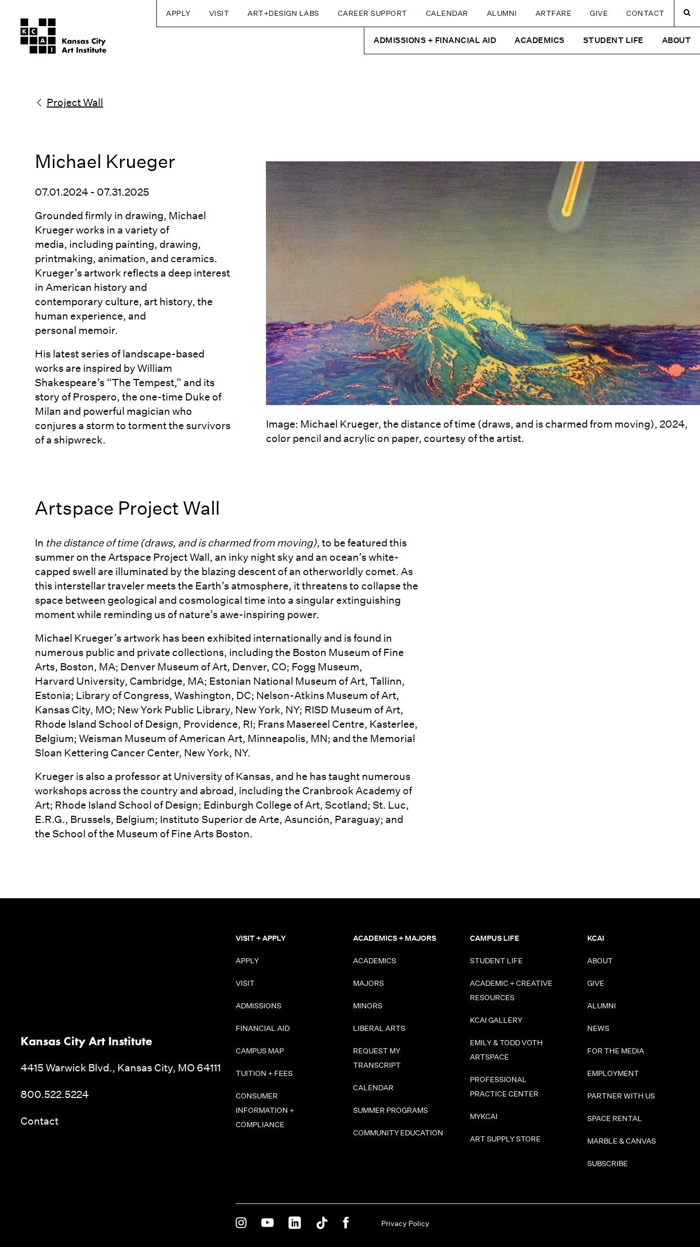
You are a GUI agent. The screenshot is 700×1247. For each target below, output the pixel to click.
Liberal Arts (379, 1028)
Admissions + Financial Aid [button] (435, 40)
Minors (367, 1005)
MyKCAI (484, 1116)
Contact (645, 13)
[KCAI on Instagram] (241, 1223)
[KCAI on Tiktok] (322, 1223)
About (600, 960)
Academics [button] (539, 40)
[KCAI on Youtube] (267, 1223)
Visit (219, 13)
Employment (613, 1073)
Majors (368, 983)
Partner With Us (621, 1096)
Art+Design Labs (283, 13)
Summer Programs (390, 1110)
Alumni (502, 13)
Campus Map (260, 1050)
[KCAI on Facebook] (345, 1223)
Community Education (398, 1132)
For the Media (615, 1050)
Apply (178, 13)
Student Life (496, 960)
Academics (374, 960)
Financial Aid (263, 1028)
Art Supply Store (505, 1139)
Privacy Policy (405, 1223)
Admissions (258, 1005)
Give (599, 13)
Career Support (372, 13)
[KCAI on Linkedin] (295, 1223)
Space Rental (614, 1118)
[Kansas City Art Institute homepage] (63, 36)
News (598, 1028)
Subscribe (607, 1163)
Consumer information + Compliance (265, 1110)
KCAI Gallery (496, 1020)
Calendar (447, 13)
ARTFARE (554, 13)
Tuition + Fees (264, 1073)
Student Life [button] (613, 40)
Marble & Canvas (621, 1141)
